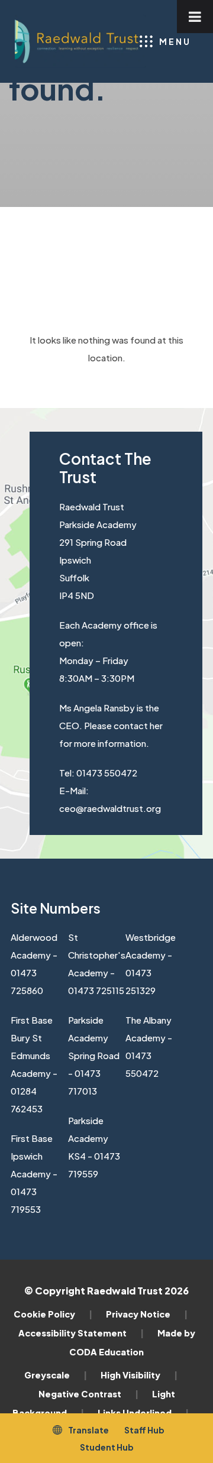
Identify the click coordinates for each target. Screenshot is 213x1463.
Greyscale (55, 1375)
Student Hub (107, 1447)
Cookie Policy (53, 1314)
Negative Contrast (88, 1393)
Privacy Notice (147, 1314)
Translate (88, 1430)
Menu (175, 41)
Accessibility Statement (81, 1333)
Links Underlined (143, 1412)
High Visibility (139, 1375)
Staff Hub (144, 1430)
